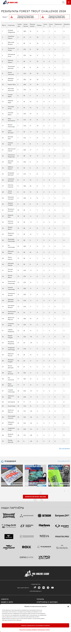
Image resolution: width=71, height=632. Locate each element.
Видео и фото (7, 602)
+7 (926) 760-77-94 (35, 584)
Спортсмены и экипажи (47, 602)
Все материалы (64, 448)
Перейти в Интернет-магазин (35, 497)
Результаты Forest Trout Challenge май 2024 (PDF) (25, 16)
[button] (68, 606)
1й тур (4, 17)
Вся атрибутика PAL (64, 461)
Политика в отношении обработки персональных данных (35, 629)
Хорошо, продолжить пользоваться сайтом (35, 625)
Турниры (40, 599)
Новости (5, 599)
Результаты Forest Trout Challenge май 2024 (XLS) (56, 16)
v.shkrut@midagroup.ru (35, 591)
